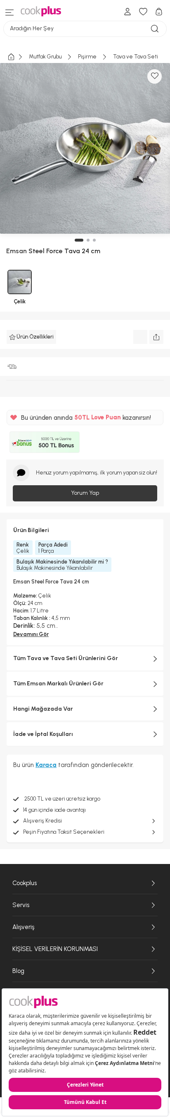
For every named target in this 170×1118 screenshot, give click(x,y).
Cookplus (24, 883)
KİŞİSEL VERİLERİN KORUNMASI (55, 949)
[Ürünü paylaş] (156, 337)
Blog (18, 971)
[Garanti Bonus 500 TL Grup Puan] (45, 442)
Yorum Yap (85, 492)
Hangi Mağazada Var (43, 708)
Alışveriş (23, 927)
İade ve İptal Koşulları (43, 734)
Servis (20, 905)
